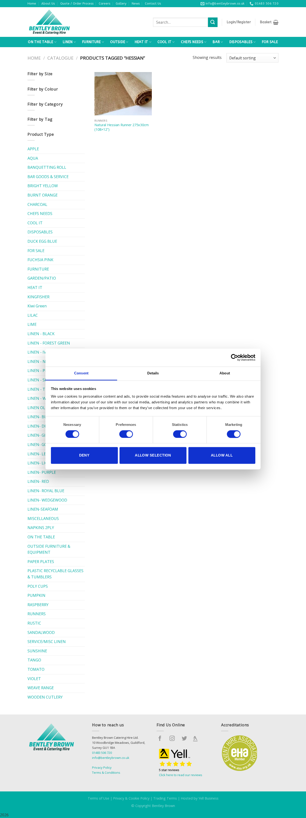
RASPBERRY (38, 604)
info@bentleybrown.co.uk (110, 758)
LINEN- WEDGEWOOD (47, 500)
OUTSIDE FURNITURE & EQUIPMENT (48, 549)
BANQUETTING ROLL (46, 167)
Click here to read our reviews (180, 775)
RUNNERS (36, 613)
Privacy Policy (102, 767)
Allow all (222, 455)
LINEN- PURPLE (41, 472)
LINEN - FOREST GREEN (48, 343)
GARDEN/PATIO (41, 278)
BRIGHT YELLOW (42, 185)
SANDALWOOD (41, 632)
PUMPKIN (36, 595)
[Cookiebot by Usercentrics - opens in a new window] (234, 357)
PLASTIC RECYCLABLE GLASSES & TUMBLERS (55, 574)
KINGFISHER (38, 296)
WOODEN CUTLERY (45, 697)
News (136, 3)
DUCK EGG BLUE (42, 241)
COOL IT (164, 42)
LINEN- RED (38, 481)
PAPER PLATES (40, 561)
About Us (48, 3)
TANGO (34, 660)
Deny (84, 455)
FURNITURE (91, 42)
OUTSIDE (117, 42)
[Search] (213, 22)
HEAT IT (141, 42)
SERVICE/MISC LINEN (46, 641)
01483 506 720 (102, 752)
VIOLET (34, 678)
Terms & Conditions (106, 772)
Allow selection (153, 455)
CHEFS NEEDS (192, 42)
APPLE (33, 149)
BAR (216, 42)
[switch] (126, 434)
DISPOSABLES (240, 42)
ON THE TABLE (40, 42)
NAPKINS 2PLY (40, 527)
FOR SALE (270, 42)
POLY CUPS (37, 586)
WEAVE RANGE (40, 687)
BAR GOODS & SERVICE (48, 176)
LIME (32, 324)
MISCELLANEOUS (43, 518)
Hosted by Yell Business (200, 798)
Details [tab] (153, 373)
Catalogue (60, 58)
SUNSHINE (37, 651)
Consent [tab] (81, 373)
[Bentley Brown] (59, 22)
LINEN (67, 42)
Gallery (121, 3)
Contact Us (153, 3)
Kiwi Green (37, 306)
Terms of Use (98, 798)
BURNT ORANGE (42, 195)
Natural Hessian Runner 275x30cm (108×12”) (121, 127)
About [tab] (224, 373)
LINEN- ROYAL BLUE (45, 490)
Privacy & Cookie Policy (131, 798)
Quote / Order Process (76, 3)
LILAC (32, 315)
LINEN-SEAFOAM (42, 509)
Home (31, 3)
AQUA (32, 158)
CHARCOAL (37, 204)
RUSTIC (34, 623)
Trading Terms (165, 798)
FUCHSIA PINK (40, 259)
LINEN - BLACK (41, 333)
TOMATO (35, 669)
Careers (104, 3)
